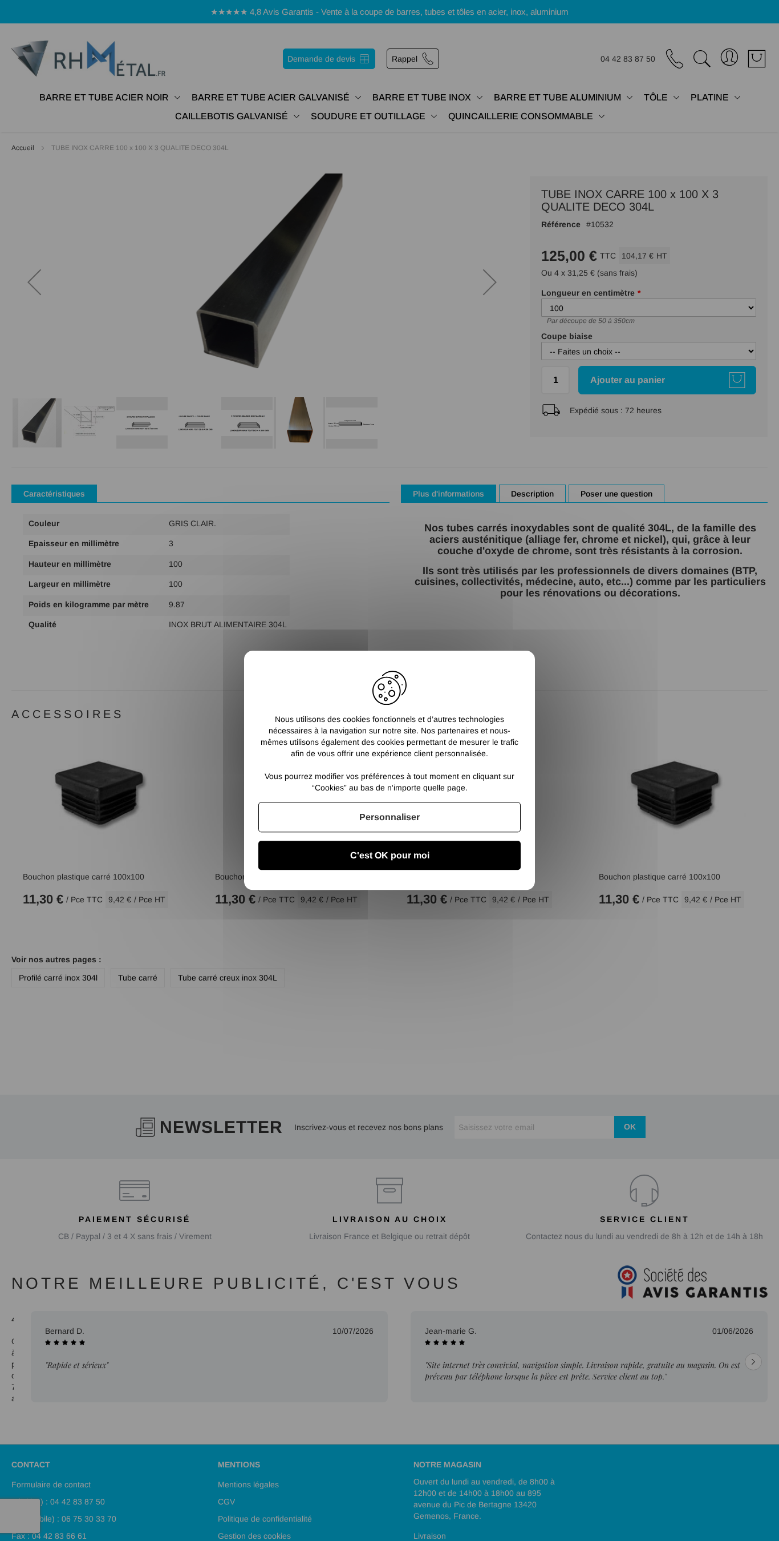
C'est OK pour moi (389, 856)
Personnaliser (389, 817)
